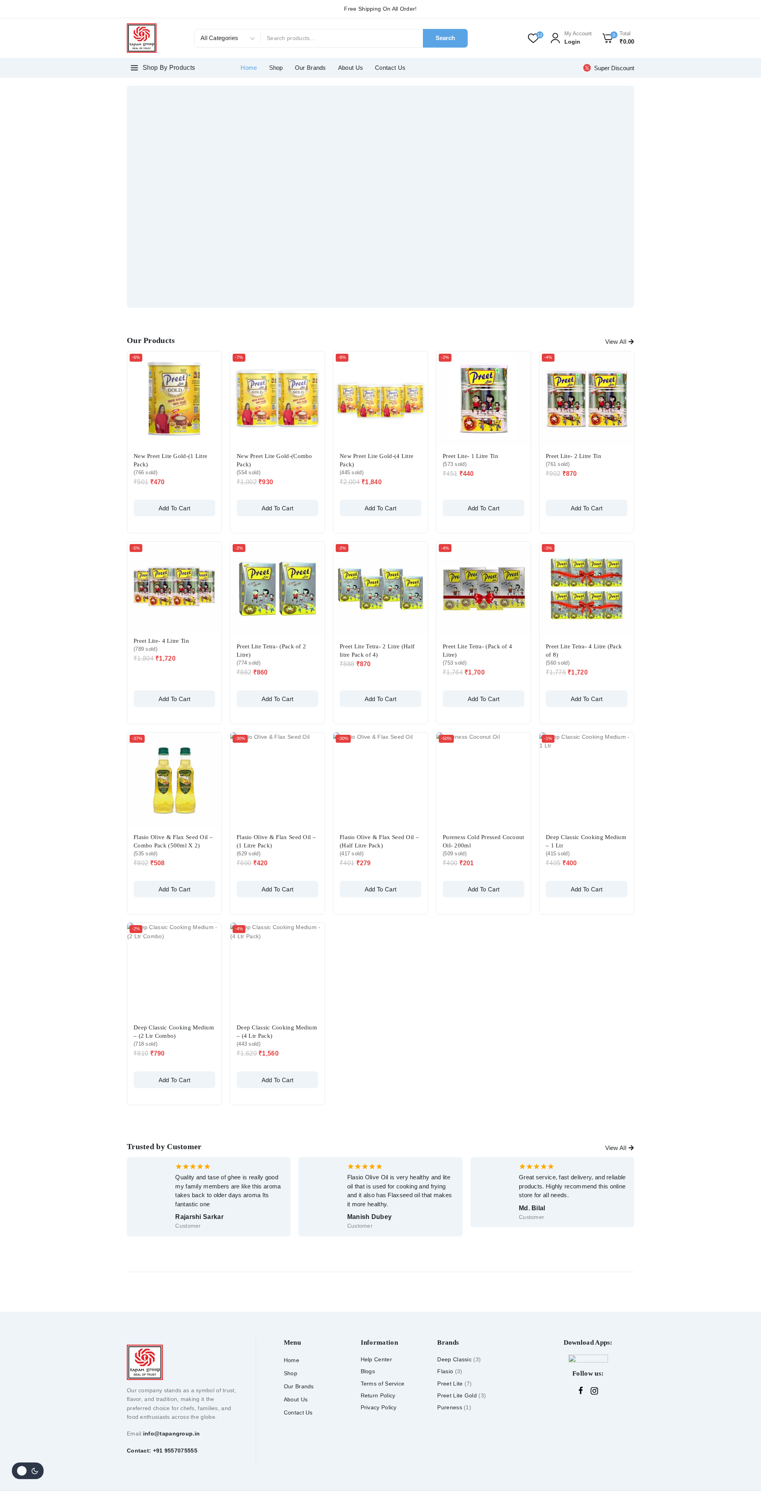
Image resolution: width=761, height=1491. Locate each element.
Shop (276, 67)
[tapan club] (142, 37)
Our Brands (310, 67)
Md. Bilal (532, 1208)
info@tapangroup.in (171, 1433)
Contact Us (390, 67)
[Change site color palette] (28, 1470)
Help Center (376, 1359)
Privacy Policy (379, 1407)
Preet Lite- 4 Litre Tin (161, 641)
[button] (174, 508)
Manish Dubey (369, 1216)
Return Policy (378, 1395)
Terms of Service (383, 1383)
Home (249, 67)
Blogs (368, 1371)
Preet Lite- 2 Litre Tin (573, 456)
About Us (350, 67)
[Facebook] (581, 1391)
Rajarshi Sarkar (199, 1216)
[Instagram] (594, 1391)
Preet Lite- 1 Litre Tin (470, 456)
